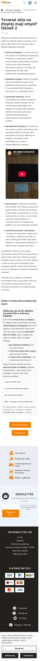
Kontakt (20, 540)
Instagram (22, 613)
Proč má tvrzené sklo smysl (16, 388)
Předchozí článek (20, 425)
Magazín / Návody (23, 625)
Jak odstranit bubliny (13, 395)
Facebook (23, 608)
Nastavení (19, 648)
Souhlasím (28, 655)
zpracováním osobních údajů (28, 508)
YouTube (23, 618)
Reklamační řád (20, 554)
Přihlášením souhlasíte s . (28, 508)
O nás (20, 537)
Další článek (20, 433)
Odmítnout (10, 655)
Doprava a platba (20, 550)
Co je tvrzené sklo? (12, 382)
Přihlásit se (10, 513)
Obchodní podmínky (20, 544)
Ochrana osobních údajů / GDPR (20, 547)
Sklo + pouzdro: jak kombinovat (18, 401)
